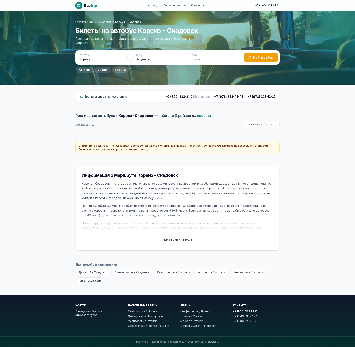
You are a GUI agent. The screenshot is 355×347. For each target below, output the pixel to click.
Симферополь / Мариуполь (145, 316)
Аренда (153, 5)
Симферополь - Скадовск (132, 272)
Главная (80, 21)
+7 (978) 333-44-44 (228, 96)
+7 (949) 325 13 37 (244, 320)
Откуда (84, 55)
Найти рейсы (263, 57)
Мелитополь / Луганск (142, 320)
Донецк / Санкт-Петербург (198, 325)
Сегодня (85, 69)
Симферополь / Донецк (195, 311)
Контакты (197, 5)
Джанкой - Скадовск (93, 272)
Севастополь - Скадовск (173, 272)
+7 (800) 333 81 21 (267, 5)
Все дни (120, 69)
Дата (195, 55)
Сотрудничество (174, 5)
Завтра (103, 69)
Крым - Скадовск (100, 21)
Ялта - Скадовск (90, 280)
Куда (139, 55)
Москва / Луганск (191, 320)
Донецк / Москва (191, 316)
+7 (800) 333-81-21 (188, 96)
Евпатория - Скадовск (248, 272)
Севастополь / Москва (142, 311)
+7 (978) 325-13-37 (262, 96)
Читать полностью (177, 240)
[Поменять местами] (130, 57)
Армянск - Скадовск (212, 272)
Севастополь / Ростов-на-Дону (148, 325)
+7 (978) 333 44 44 (245, 316)
